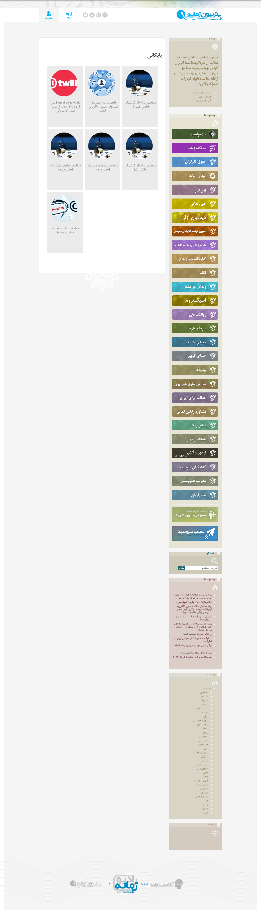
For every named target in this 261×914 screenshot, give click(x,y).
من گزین (204, 789)
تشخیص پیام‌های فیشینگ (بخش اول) (141, 168)
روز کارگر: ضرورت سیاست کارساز (197, 634)
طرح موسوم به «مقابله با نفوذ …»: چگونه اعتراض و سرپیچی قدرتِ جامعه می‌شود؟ (193, 596)
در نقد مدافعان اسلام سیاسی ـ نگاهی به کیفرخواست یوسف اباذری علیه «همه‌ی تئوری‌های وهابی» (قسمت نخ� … (194, 610)
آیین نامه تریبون (203, 101)
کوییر (205, 813)
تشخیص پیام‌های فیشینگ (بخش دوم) (103, 168)
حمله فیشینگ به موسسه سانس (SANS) (65, 231)
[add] (49, 15)
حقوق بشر (203, 741)
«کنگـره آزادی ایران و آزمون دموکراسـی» (194, 602)
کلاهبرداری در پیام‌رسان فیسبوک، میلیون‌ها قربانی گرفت (103, 107)
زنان (206, 749)
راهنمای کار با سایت (202, 93)
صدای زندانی (202, 769)
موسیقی (204, 793)
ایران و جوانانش (200, 721)
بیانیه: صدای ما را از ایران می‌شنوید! (196, 653)
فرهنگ (205, 777)
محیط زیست (202, 785)
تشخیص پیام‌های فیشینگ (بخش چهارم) (141, 105)
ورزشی (205, 805)
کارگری (205, 809)
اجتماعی (204, 693)
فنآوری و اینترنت (201, 781)
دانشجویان (203, 745)
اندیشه (205, 713)
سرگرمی (204, 757)
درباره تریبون (205, 97)
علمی (205, 773)
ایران (205, 717)
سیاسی (204, 761)
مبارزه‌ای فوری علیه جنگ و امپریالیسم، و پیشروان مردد (194, 618)
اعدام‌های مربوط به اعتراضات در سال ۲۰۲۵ (192, 657)
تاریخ (205, 733)
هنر (206, 801)
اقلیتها (205, 701)
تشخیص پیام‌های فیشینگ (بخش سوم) (65, 168)
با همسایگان (202, 725)
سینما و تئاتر (202, 765)
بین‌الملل (204, 729)
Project (144, 884)
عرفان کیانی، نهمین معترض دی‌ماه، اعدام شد (193, 647)
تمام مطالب (206, 689)
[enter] (69, 15)
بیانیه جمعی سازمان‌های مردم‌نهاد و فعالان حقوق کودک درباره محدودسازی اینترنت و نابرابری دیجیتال (193, 627)
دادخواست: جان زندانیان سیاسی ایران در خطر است (193, 640)
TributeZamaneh (199, 15)
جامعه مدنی (203, 737)
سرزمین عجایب (201, 753)
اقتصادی (204, 697)
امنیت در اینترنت (201, 709)
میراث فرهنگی (201, 797)
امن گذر (204, 705)
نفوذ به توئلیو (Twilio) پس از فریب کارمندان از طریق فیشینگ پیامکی (65, 107)
